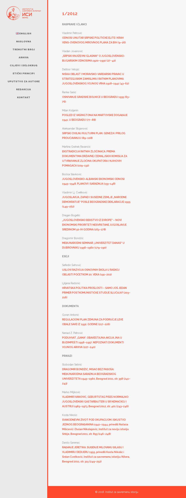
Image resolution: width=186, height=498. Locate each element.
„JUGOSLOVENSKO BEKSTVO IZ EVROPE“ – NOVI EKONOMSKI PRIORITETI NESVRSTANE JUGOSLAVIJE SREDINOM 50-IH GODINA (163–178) (94, 225)
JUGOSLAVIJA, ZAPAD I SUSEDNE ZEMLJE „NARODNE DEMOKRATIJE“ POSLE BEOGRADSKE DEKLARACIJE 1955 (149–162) (96, 202)
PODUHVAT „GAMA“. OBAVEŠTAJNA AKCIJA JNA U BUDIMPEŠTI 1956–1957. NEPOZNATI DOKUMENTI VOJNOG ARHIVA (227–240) (93, 342)
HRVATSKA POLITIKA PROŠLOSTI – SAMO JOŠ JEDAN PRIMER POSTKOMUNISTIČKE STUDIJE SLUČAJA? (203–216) (96, 292)
